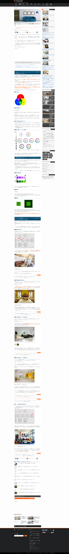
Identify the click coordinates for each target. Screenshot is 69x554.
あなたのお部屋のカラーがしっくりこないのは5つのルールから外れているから (27, 67)
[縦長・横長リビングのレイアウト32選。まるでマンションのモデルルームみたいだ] (48, 36)
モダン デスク (45, 168)
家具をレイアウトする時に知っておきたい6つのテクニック (25, 479)
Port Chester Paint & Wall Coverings (24, 342)
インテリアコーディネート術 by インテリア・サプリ (21, 2)
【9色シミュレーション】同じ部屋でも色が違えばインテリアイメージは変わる (28, 476)
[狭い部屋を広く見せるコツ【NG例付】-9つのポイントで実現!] (48, 68)
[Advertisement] (28, 54)
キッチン (44, 152)
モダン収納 (44, 171)
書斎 (46, 159)
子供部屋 (50, 157)
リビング (20, 498)
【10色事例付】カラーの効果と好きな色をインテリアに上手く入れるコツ (27, 466)
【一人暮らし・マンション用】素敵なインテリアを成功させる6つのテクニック (28, 482)
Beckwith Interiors (30, 303)
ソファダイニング (45, 166)
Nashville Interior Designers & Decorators (23, 303)
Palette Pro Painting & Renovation (31, 342)
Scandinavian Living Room (17, 267)
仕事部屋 (44, 157)
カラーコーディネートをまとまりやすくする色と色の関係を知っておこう (26, 64)
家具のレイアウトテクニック (34, 547)
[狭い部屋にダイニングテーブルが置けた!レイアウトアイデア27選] (45, 42)
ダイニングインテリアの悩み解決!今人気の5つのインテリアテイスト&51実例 (37, 518)
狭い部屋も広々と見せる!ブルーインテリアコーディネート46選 (36, 522)
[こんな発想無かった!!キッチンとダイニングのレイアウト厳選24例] (45, 14)
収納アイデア (45, 143)
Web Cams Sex (17, 460)
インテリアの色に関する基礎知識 (22, 30)
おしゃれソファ (45, 163)
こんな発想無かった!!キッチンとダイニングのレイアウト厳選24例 (24, 517)
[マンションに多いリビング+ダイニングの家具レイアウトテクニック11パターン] (45, 31)
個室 (31, 498)
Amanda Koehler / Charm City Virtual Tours (29, 383)
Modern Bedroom (16, 303)
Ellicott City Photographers (22, 383)
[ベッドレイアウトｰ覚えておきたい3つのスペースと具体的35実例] (48, 81)
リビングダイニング (26, 498)
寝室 (33, 498)
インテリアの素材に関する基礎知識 (48, 136)
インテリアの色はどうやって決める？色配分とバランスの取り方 (26, 463)
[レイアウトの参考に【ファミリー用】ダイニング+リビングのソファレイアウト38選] (45, 74)
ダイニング (16, 498)
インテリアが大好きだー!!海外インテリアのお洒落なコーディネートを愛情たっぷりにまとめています (48, 177)
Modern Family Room (17, 342)
